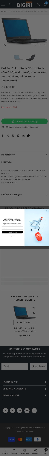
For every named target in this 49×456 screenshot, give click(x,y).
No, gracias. (12, 235)
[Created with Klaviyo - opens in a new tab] (24, 246)
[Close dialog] (47, 211)
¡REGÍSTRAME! (12, 232)
